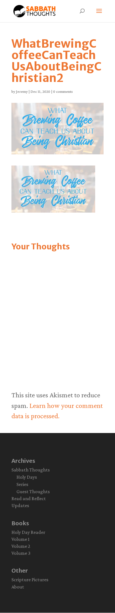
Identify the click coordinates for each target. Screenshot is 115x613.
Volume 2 (20, 546)
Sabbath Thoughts (30, 470)
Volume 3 (20, 553)
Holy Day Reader (28, 532)
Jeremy (22, 91)
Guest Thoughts (33, 491)
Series (22, 484)
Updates (20, 505)
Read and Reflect (28, 498)
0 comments (63, 91)
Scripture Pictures (29, 579)
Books (20, 523)
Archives (23, 460)
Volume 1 (20, 539)
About (17, 587)
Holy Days (26, 477)
